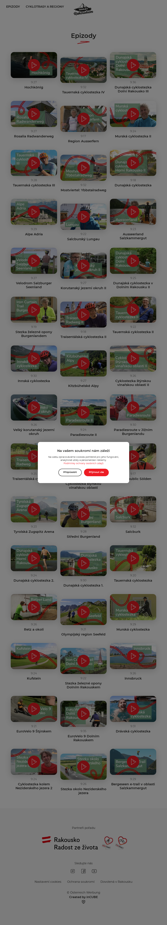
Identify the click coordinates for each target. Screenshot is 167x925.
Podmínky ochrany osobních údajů (83, 463)
